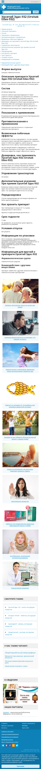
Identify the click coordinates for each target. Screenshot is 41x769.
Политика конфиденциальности (10, 734)
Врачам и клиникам (7, 726)
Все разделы (34, 1)
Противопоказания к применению (13, 37)
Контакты (4, 728)
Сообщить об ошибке (7, 731)
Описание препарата (8, 31)
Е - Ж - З (13, 25)
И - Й (18, 25)
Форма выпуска (6, 29)
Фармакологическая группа (10, 63)
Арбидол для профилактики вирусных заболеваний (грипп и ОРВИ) (20, 525)
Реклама (24, 726)
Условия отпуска (7, 57)
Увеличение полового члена (16, 666)
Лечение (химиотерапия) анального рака (19, 662)
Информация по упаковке (10, 59)
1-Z (3, 25)
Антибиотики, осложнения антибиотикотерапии (20, 557)
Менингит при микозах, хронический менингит (19, 657)
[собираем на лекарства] (20, 693)
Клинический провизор (20, 588)
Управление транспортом (10, 45)
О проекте (4, 723)
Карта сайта (25, 728)
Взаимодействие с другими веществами (15, 65)
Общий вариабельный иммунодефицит (20, 653)
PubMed (6, 712)
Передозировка (6, 51)
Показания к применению (10, 35)
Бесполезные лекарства (20, 501)
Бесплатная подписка (7, 739)
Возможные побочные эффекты (12, 39)
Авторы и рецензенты (28, 723)
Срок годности (6, 55)
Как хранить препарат (9, 53)
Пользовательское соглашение (9, 737)
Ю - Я (22, 26)
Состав (3, 33)
